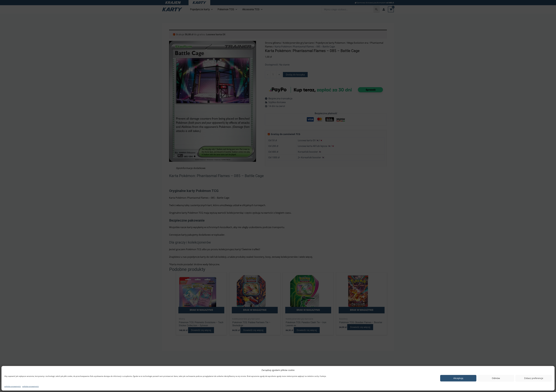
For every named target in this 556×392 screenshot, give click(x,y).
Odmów (496, 378)
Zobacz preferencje (533, 378)
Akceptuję (458, 378)
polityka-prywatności (12, 386)
